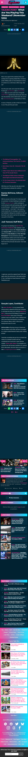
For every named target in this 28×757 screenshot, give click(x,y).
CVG (19, 744)
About (6, 630)
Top (2, 630)
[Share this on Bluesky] (12, 30)
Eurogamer (24, 741)
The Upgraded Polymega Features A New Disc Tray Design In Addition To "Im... (15, 602)
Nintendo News (13, 741)
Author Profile (9, 488)
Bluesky (16, 488)
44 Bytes (9, 734)
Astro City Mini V (8, 307)
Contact (6, 632)
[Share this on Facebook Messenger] (23, 30)
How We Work (16, 630)
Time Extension (24, 482)
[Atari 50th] (14, 64)
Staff (10, 630)
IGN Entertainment (21, 732)
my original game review (10, 349)
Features (22, 7)
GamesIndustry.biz (12, 744)
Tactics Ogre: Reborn (11, 343)
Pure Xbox (23, 739)
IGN (19, 741)
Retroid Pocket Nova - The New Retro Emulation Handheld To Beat (14, 593)
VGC (5, 744)
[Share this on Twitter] (17, 30)
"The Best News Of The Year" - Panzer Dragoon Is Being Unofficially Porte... (15, 619)
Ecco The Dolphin (6, 315)
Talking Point (4, 7)
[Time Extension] (14, 2)
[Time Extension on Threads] (14, 728)
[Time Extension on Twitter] (16, 724)
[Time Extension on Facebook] (19, 728)
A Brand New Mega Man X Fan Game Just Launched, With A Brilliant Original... (15, 606)
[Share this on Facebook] (14, 30)
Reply (21, 488)
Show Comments (14, 497)
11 (9, 532)
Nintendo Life (9, 739)
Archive (13, 635)
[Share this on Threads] (20, 30)
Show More (14, 715)
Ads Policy (6, 635)
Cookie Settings (20, 635)
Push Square (17, 739)
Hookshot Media (9, 732)
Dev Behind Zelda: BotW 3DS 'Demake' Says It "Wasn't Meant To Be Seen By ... (15, 589)
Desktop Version (14, 637)
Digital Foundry (4, 741)
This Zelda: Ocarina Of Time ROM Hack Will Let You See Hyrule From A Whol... (15, 611)
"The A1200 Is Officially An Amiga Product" (14, 584)
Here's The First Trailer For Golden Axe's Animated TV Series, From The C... (14, 624)
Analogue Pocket (9, 203)
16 (9, 541)
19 (9, 549)
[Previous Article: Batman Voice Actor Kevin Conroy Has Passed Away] (7, 465)
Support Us (24, 630)
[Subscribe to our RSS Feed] (5, 724)
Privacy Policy (12, 632)
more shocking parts (8, 98)
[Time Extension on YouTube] (11, 724)
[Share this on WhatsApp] (9, 30)
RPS (23, 744)
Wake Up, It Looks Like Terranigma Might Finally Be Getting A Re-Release (14, 597)
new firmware (10, 90)
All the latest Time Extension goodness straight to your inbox (14, 750)
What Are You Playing (13, 7)
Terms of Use (21, 632)
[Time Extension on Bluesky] (22, 724)
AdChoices (15, 734)
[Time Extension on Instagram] (8, 728)
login (19, 507)
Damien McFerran (5, 25)
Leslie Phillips (4, 94)
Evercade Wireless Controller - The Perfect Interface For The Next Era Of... (15, 615)
